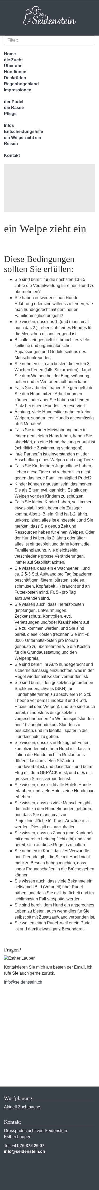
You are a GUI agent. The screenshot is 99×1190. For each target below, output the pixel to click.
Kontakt (12, 155)
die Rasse (14, 107)
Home (10, 54)
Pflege (10, 113)
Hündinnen (15, 72)
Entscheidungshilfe (23, 131)
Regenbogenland (21, 84)
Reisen (11, 143)
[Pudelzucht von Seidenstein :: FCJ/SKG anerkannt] (49, 17)
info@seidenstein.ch (23, 982)
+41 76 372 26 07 (28, 1145)
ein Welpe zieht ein (22, 137)
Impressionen (17, 90)
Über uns (13, 65)
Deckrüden (15, 78)
